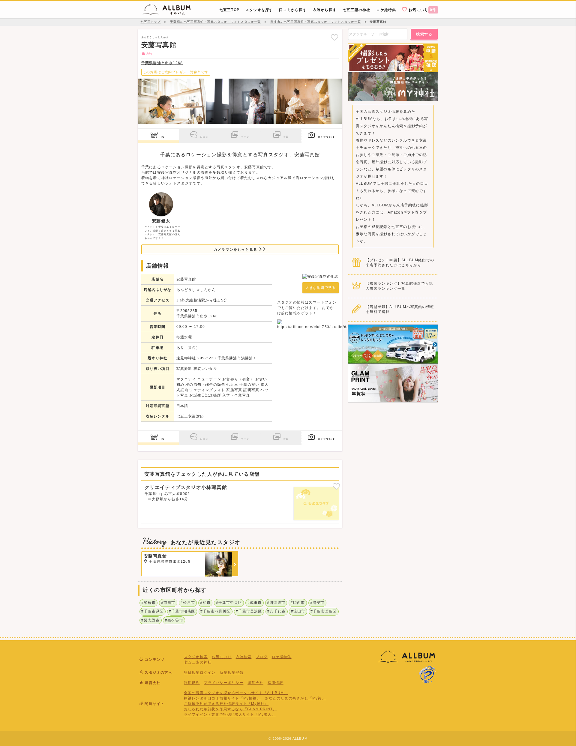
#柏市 (205, 603)
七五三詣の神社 (198, 662)
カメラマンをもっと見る (236, 249)
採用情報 (276, 683)
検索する (424, 34)
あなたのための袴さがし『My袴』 (295, 698)
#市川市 (168, 603)
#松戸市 (188, 603)
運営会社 (255, 683)
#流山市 (298, 611)
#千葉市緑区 (152, 611)
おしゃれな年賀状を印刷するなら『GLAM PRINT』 (230, 709)
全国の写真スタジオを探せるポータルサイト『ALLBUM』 (236, 693)
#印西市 (298, 603)
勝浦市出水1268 (162, 63)
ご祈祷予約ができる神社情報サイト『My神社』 (226, 704)
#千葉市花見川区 (215, 611)
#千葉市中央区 (229, 603)
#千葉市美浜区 (249, 611)
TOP (163, 136)
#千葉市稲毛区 (182, 611)
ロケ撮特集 (282, 657)
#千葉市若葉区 (323, 611)
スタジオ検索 (196, 657)
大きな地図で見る (320, 288)
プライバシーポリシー (223, 683)
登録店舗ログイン (200, 672)
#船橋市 (148, 603)
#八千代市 (276, 611)
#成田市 (255, 603)
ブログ (262, 657)
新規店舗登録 (231, 672)
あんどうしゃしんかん (155, 37)
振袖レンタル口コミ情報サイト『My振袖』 (222, 698)
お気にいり (421, 10)
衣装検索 (244, 657)
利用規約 (192, 683)
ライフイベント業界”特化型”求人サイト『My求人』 (230, 714)
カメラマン (327, 136)
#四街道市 (276, 603)
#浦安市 (317, 603)
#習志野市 (150, 620)
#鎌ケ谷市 (174, 620)
